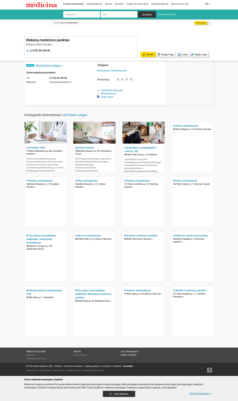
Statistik (117, 366)
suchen (147, 14)
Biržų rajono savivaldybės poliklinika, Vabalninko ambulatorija (41, 239)
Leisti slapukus (121, 394)
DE (207, 4)
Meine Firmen (180, 4)
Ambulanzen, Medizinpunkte (112, 70)
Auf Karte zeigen (75, 115)
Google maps (167, 54)
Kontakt (58, 366)
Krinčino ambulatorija (185, 125)
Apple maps (201, 54)
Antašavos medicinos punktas (190, 235)
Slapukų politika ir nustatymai (98, 366)
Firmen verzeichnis (73, 4)
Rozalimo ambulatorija (137, 290)
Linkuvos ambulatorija (88, 235)
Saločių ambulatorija (185, 180)
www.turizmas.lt (74, 370)
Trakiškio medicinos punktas (189, 290)
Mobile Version (128, 355)
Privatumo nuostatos (73, 366)
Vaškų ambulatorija (86, 180)
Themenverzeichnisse (36, 358)
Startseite (30, 355)
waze (185, 54)
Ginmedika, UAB (35, 147)
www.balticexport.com (93, 370)
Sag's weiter (107, 97)
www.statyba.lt (45, 370)
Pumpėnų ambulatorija (39, 180)
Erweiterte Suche (167, 14)
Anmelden (128, 366)
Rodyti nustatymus (199, 393)
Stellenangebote (159, 4)
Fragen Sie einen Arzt (137, 4)
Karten (108, 4)
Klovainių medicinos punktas (141, 235)
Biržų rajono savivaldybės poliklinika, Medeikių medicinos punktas (93, 294)
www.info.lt (31, 370)
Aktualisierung (108, 93)
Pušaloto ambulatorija (137, 180)
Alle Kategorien (94, 4)
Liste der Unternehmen (66, 23)
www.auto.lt (59, 370)
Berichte (119, 4)
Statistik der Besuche (112, 90)
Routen (83, 355)
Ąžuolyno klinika (84, 147)
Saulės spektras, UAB (42, 366)
